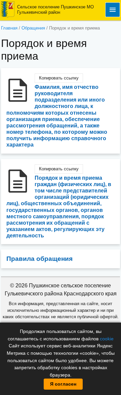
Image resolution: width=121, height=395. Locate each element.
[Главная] (7, 9)
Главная (9, 28)
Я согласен (63, 384)
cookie (107, 338)
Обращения (33, 28)
